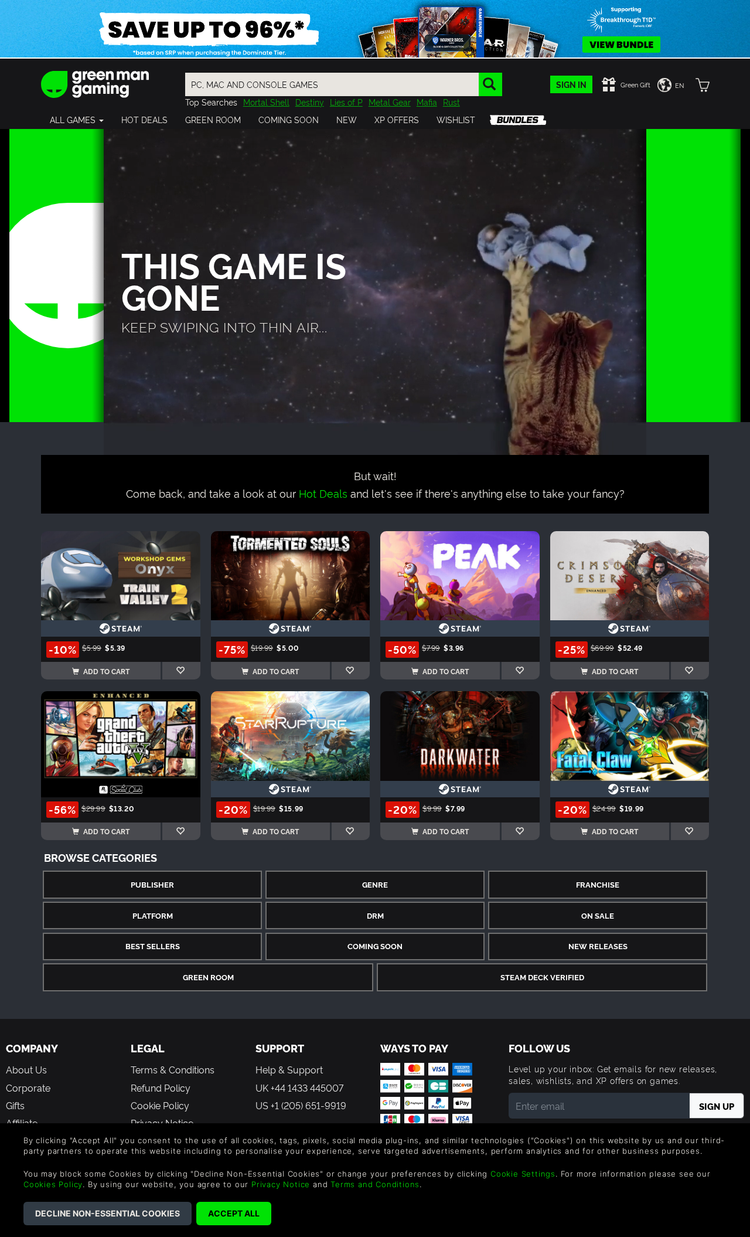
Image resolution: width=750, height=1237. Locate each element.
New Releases (598, 946)
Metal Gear (390, 101)
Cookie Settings (522, 1173)
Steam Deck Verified (542, 977)
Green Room (208, 977)
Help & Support (289, 1069)
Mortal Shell (266, 101)
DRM (375, 915)
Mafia (427, 101)
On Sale (597, 915)
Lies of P (346, 101)
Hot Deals (323, 492)
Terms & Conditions (172, 1069)
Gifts (15, 1105)
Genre (375, 884)
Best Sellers (152, 946)
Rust (451, 101)
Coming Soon (375, 946)
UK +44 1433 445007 (299, 1087)
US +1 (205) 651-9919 (300, 1105)
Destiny (309, 101)
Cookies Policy (53, 1184)
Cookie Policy (160, 1105)
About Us (26, 1069)
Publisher (152, 884)
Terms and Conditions (375, 1184)
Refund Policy (160, 1087)
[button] (76, 119)
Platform (152, 915)
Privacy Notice (280, 1184)
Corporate (28, 1087)
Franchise (597, 884)
